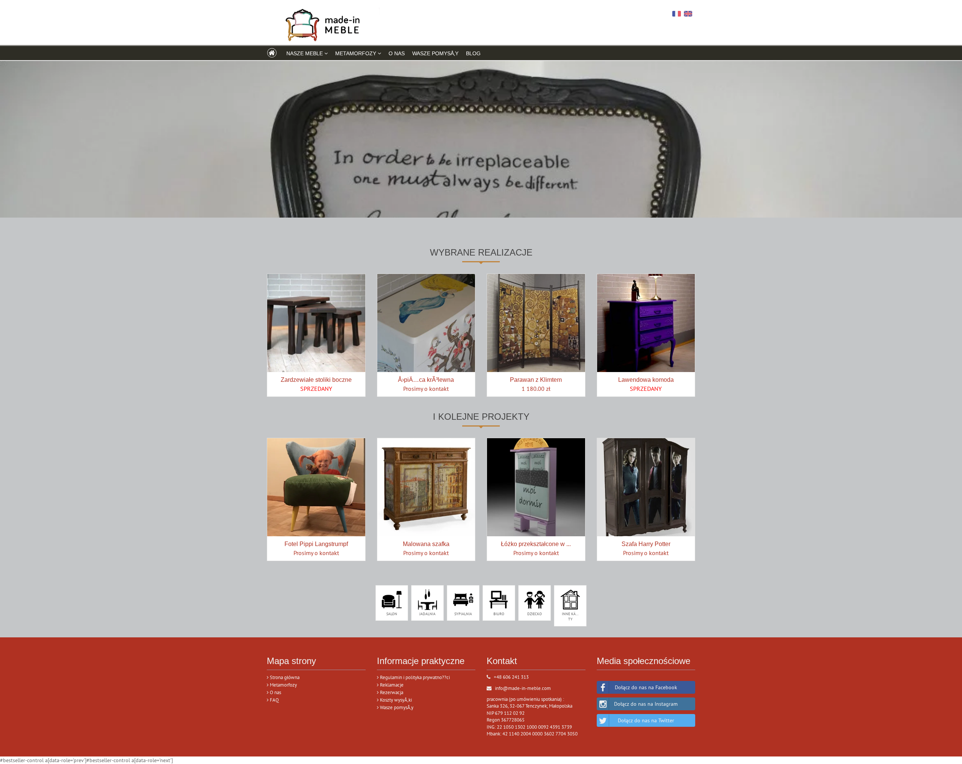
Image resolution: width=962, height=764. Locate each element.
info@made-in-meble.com (523, 688)
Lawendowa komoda (646, 380)
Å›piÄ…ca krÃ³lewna (426, 380)
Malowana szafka (426, 544)
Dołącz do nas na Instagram (646, 703)
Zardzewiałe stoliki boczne (316, 380)
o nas (397, 53)
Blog (473, 53)
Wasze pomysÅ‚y (435, 53)
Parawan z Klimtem (536, 380)
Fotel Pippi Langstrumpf (316, 544)
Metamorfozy (283, 685)
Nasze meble (305, 53)
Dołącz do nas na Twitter (646, 720)
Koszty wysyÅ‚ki (395, 700)
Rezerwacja (391, 692)
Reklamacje (391, 685)
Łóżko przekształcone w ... (536, 544)
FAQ (274, 700)
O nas (275, 692)
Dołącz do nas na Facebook (646, 687)
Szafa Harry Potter (646, 544)
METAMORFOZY (356, 53)
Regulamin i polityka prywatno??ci (414, 677)
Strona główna (284, 677)
